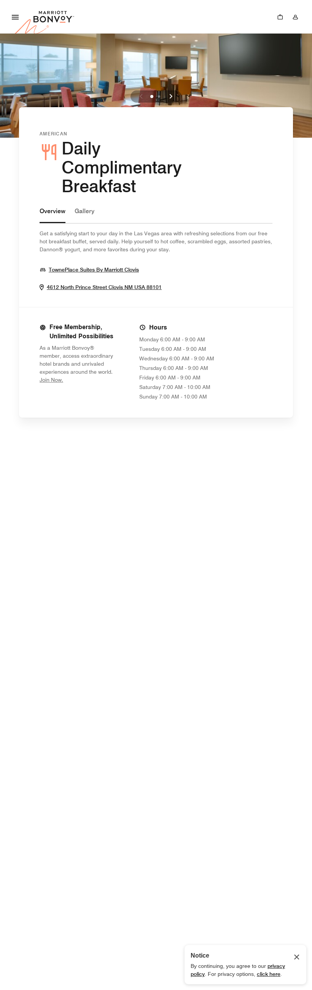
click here (268, 974)
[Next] (170, 96)
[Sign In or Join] (295, 16)
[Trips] (280, 16)
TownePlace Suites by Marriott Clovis (94, 269)
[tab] (52, 215)
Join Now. (77, 379)
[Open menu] (15, 17)
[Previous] (141, 96)
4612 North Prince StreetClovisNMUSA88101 (104, 287)
